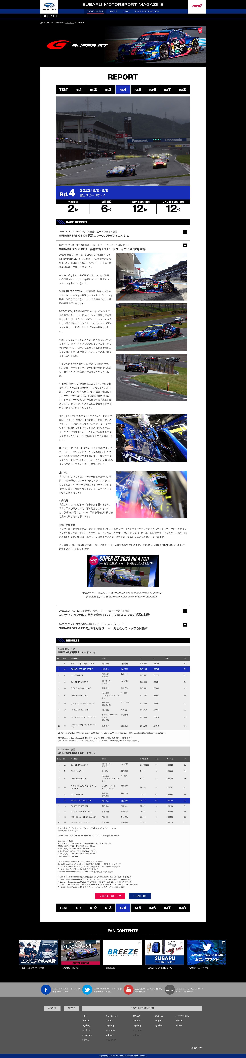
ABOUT (52, 1008)
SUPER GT (69, 23)
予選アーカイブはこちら (94, 592)
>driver (85, 1040)
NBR (84, 1016)
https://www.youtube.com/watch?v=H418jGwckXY (132, 596)
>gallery (86, 1025)
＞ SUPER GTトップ (110, 896)
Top (41, 23)
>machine (87, 1035)
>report (86, 1020)
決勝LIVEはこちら (95, 596)
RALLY (137, 1016)
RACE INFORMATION (142, 1008)
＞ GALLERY (139, 896)
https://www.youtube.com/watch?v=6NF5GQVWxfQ (135, 592)
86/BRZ (159, 1016)
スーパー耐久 (182, 1016)
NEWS (71, 1008)
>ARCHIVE (196, 1048)
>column (86, 1030)
